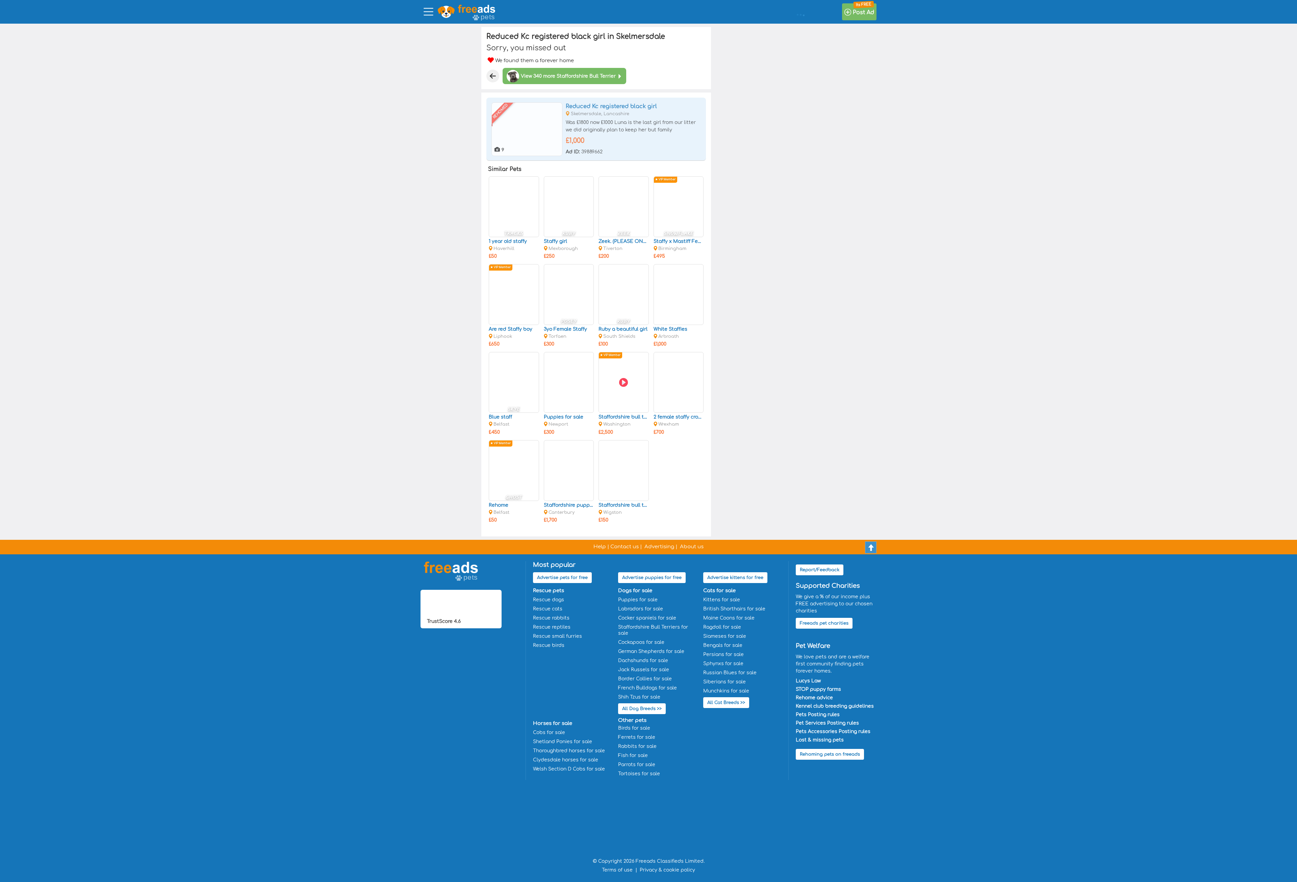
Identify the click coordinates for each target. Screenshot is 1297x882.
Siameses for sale (724, 636)
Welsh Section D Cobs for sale (569, 769)
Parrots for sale (636, 764)
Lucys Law (808, 680)
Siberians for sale (724, 681)
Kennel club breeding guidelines (835, 706)
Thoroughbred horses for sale (569, 750)
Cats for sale (719, 591)
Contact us (624, 547)
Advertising (659, 547)
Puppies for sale (638, 599)
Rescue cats (547, 608)
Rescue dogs (548, 599)
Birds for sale (634, 728)
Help (599, 547)
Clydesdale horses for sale (565, 759)
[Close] (492, 76)
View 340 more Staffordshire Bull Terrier (568, 76)
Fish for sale (633, 755)
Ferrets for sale (636, 737)
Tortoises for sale (639, 773)
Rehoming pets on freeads (830, 754)
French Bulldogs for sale (647, 687)
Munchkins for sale (726, 691)
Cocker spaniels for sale (647, 618)
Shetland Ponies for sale (562, 741)
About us (692, 547)
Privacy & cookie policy (667, 870)
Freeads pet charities (824, 623)
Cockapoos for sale (641, 642)
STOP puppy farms (818, 689)
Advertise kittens (735, 577)
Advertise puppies (652, 577)
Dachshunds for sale (643, 660)
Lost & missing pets (820, 739)
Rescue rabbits (551, 618)
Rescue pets (548, 591)
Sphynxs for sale (723, 663)
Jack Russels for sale (643, 669)
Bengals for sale (722, 645)
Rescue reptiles (551, 627)
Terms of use (617, 870)
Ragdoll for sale (722, 627)
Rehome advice (814, 697)
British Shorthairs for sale (734, 608)
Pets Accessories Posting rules (833, 731)
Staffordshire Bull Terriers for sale (653, 630)
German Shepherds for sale (651, 651)
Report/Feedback (819, 570)
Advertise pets (562, 577)
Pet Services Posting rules (827, 723)
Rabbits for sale (637, 746)
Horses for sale (552, 723)
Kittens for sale (721, 599)
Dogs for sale (635, 591)
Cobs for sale (549, 732)
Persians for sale (723, 654)
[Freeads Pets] (476, 9)
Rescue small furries (557, 636)
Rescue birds (548, 645)
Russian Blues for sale (730, 672)
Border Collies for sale (645, 678)
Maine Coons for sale (729, 618)
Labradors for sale (640, 608)
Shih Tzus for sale (639, 697)
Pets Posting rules (818, 714)
